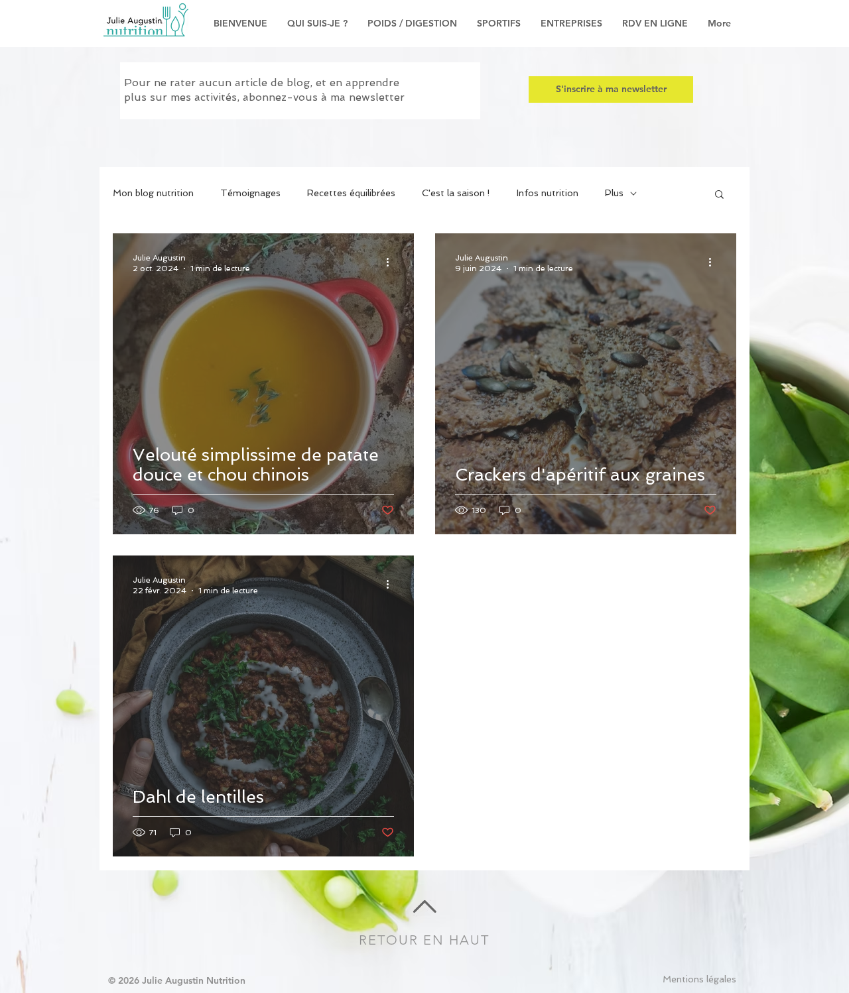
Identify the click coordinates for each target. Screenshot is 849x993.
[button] (719, 195)
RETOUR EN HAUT (424, 940)
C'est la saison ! (456, 193)
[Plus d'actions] (392, 262)
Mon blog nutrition (153, 193)
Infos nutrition (547, 193)
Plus (614, 193)
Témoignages (250, 193)
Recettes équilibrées (351, 193)
